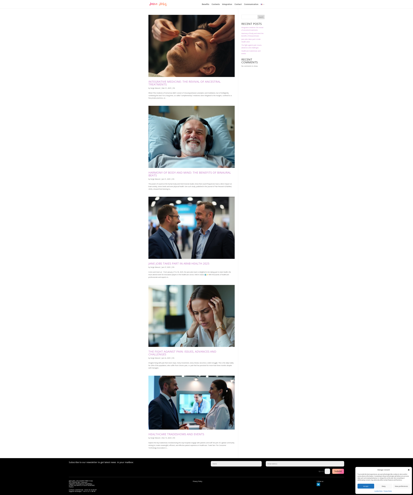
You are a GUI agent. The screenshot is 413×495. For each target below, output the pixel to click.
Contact (238, 4)
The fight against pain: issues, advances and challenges (182, 353)
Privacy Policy (388, 491)
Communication (251, 4)
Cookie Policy (378, 491)
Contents (216, 4)
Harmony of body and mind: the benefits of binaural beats (189, 174)
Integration (227, 4)
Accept (365, 486)
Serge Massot (155, 88)
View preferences (401, 486)
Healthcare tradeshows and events (176, 434)
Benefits (205, 4)
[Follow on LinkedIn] (318, 484)
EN (174, 88)
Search (261, 17)
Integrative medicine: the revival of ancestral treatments (184, 83)
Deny (384, 486)
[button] (409, 470)
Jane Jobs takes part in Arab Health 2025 (178, 263)
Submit (338, 471)
